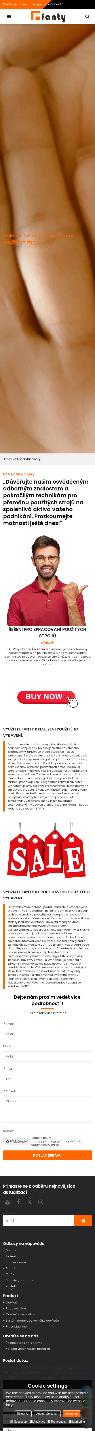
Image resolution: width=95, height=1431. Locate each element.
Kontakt (11, 1286)
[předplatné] (83, 1220)
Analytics (39, 1421)
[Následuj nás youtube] (7, 1201)
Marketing (78, 1421)
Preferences (58, 1421)
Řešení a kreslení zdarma (24, 1343)
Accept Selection (47, 1413)
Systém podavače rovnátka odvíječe (32, 1320)
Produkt (11, 1268)
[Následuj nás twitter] (29, 1201)
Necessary (21, 1421)
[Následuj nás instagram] (40, 1201)
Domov (11, 1250)
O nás (10, 1274)
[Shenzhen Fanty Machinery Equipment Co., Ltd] (48, 16)
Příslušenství (19, 1141)
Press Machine (16, 1326)
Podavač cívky (16, 1308)
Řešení (11, 1256)
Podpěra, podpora (19, 1280)
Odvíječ (11, 1302)
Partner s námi (16, 1262)
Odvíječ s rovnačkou (20, 1314)
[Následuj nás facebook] (18, 1201)
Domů (9, 459)
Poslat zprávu (47, 1155)
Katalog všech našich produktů (28, 1349)
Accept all (71, 1413)
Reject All (23, 1413)
